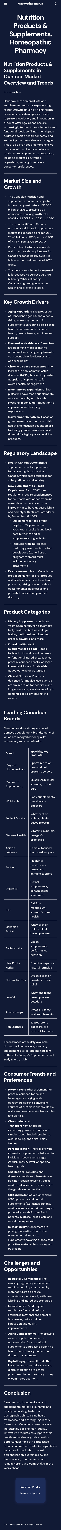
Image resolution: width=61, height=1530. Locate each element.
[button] (6, 3)
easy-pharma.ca (30, 3)
